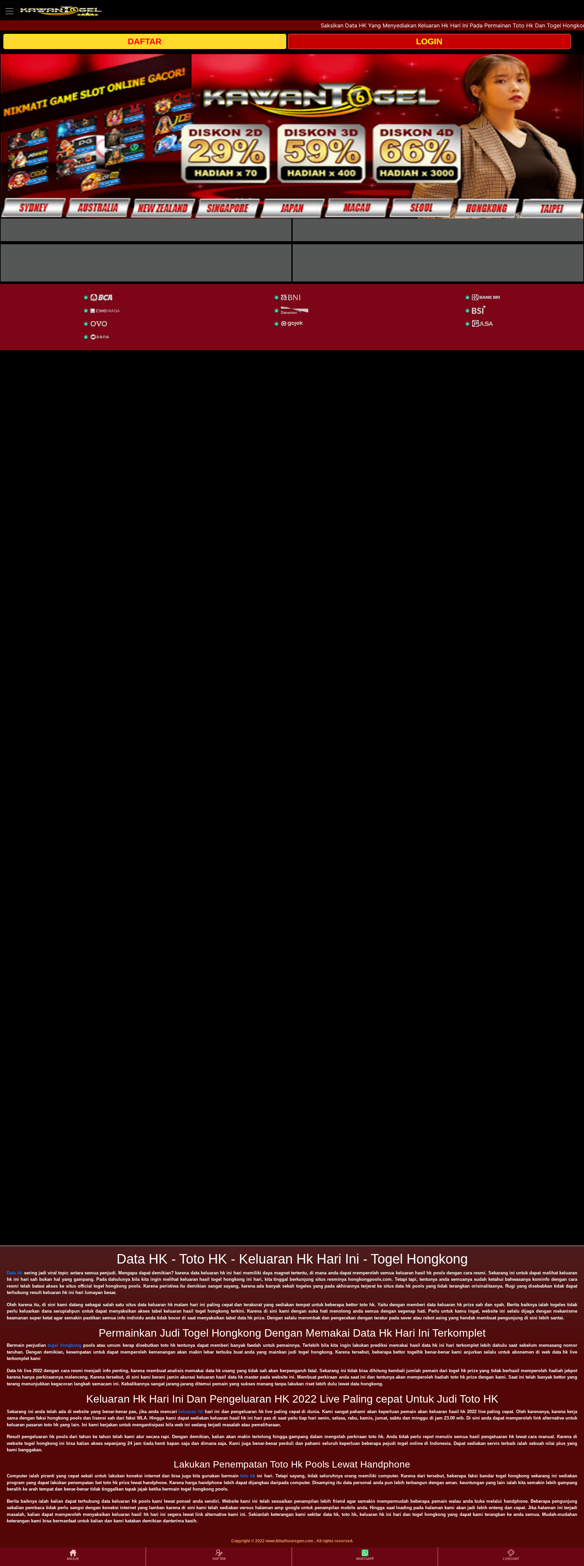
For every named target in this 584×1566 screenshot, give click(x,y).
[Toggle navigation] (9, 11)
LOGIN (429, 41)
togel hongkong (64, 1345)
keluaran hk (190, 1411)
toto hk (247, 1475)
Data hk (14, 1272)
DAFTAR (145, 41)
